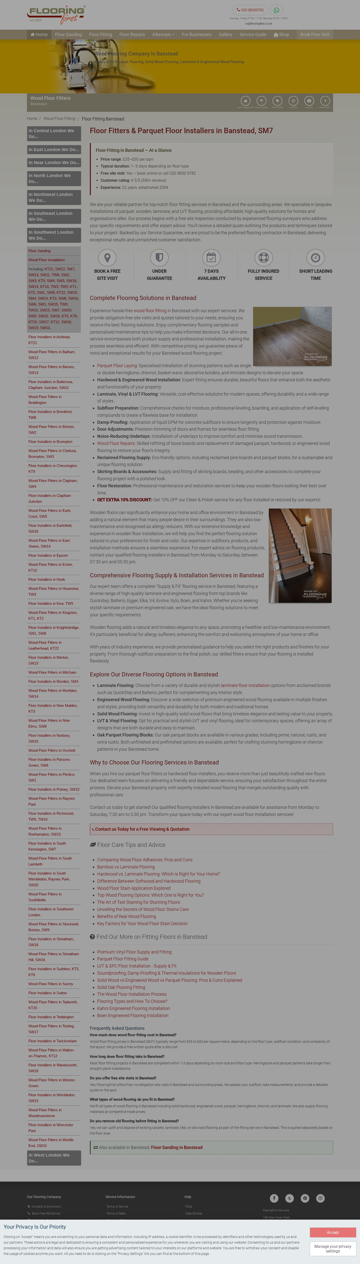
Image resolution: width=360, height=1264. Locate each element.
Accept (333, 1232)
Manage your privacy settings (332, 1248)
